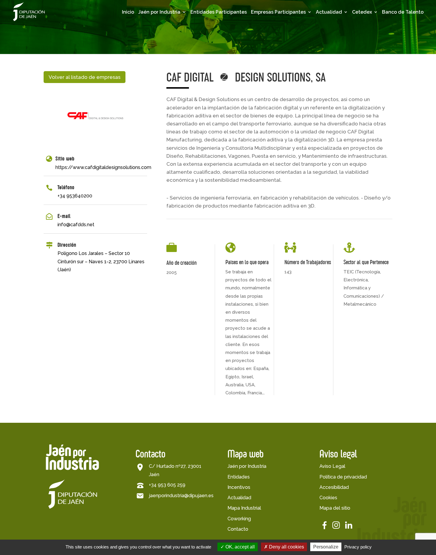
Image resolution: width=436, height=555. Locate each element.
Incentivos (238, 487)
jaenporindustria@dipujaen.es (181, 495)
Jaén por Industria (159, 12)
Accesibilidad (334, 487)
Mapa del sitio (334, 508)
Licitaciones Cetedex (378, 46)
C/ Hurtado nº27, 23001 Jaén (175, 470)
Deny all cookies (286, 546)
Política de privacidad (343, 477)
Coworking (239, 518)
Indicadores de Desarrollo (167, 46)
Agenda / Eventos (349, 34)
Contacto (237, 529)
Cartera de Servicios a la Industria (173, 91)
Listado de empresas (275, 37)
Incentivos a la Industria (167, 61)
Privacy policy (358, 546)
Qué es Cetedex (382, 34)
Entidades (238, 477)
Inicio (128, 12)
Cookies (328, 497)
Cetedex (362, 12)
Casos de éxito (280, 64)
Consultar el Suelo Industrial (171, 106)
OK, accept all (239, 546)
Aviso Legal (332, 466)
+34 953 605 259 (167, 485)
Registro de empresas (276, 52)
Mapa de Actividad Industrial (172, 76)
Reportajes (340, 62)
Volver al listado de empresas (84, 77)
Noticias (337, 53)
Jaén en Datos (166, 34)
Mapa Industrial (244, 508)
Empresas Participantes (278, 12)
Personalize (325, 546)
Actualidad (329, 12)
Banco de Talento (403, 12)
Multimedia (341, 44)
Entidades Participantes (218, 12)
